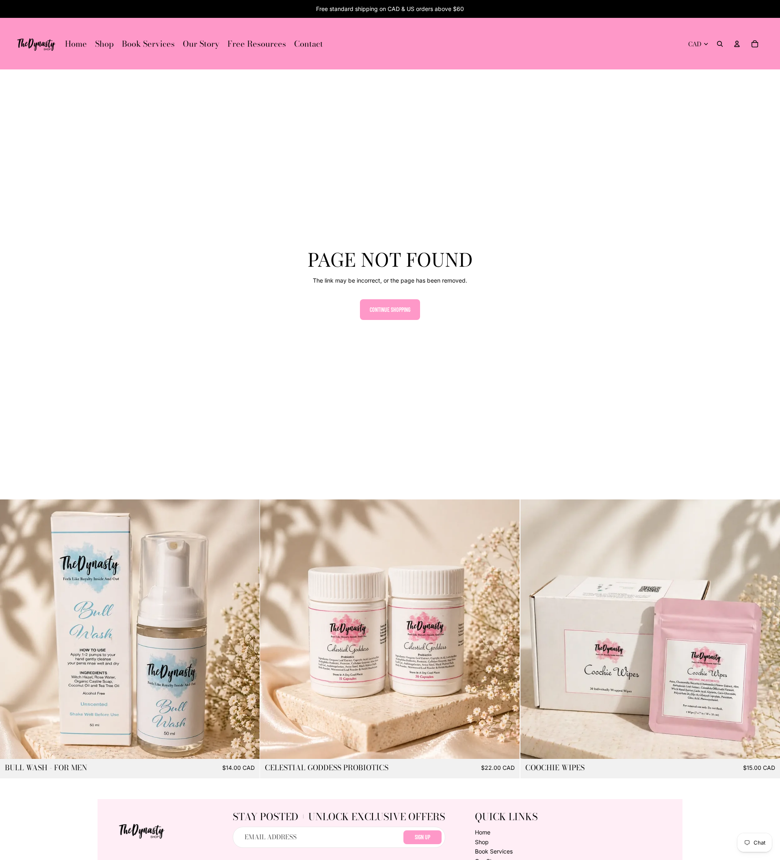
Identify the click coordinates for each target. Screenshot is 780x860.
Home (482, 832)
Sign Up (422, 837)
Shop (482, 841)
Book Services (494, 851)
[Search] (720, 44)
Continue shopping (390, 309)
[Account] (737, 44)
